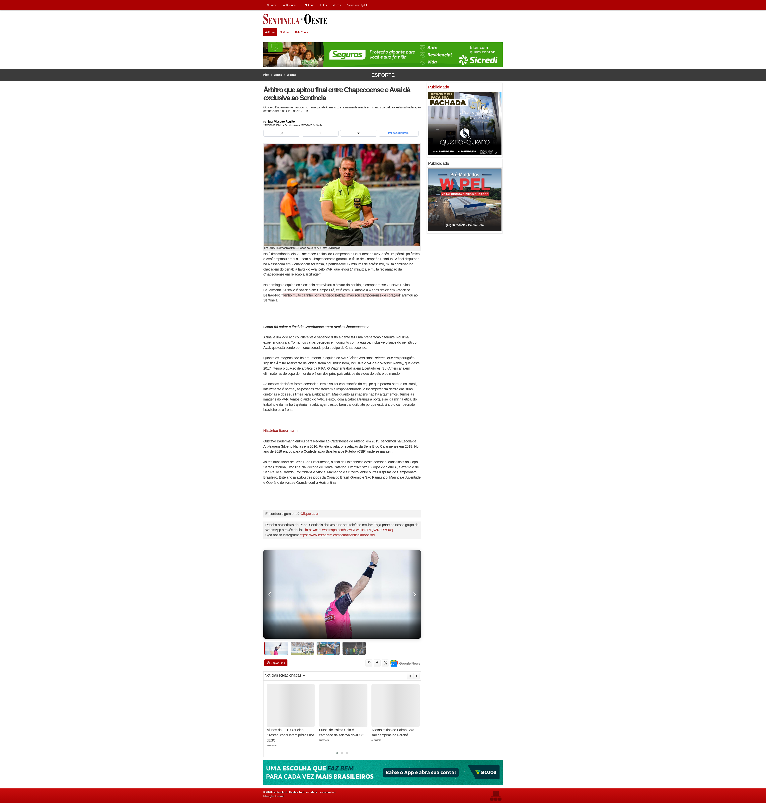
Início (266, 74)
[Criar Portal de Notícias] (496, 788)
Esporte (383, 75)
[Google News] (404, 662)
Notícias (309, 5)
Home (272, 5)
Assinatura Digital (357, 5)
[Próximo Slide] (416, 676)
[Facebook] (320, 133)
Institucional (290, 5)
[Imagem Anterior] (269, 594)
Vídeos (337, 5)
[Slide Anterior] (410, 676)
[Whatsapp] (281, 133)
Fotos (323, 5)
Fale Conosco (303, 32)
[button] (337, 753)
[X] (358, 133)
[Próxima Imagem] (414, 594)
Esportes (291, 74)
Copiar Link (277, 662)
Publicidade (438, 87)
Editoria (278, 74)
